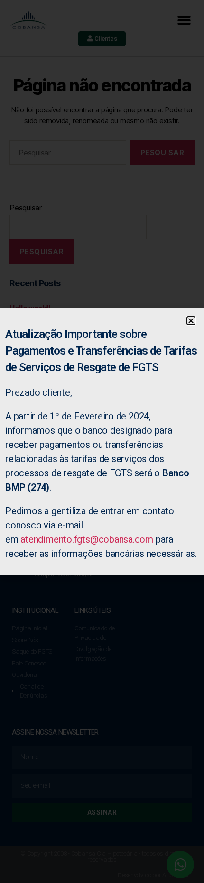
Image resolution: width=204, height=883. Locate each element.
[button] (191, 320)
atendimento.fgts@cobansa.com (86, 539)
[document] (102, 441)
